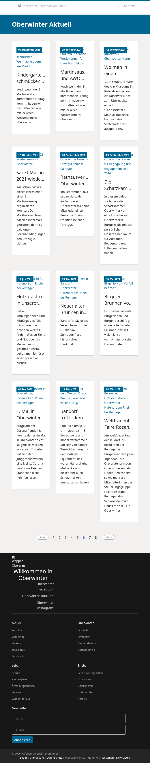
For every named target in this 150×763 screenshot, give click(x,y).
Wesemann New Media (116, 757)
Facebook (17, 656)
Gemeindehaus (87, 643)
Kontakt (129, 6)
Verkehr (16, 643)
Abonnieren (22, 740)
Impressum (37, 757)
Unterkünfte (85, 692)
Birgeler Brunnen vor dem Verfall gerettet (117, 306)
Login (23, 757)
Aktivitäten (84, 679)
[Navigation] (13, 7)
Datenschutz (54, 757)
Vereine (16, 692)
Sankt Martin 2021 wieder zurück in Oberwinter (30, 182)
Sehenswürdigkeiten (90, 673)
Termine (17, 630)
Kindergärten (20, 679)
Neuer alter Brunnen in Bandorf (72, 312)
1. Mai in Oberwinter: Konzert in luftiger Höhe (30, 421)
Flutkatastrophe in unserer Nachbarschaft (33, 303)
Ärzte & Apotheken (23, 686)
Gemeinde (18, 637)
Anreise (82, 698)
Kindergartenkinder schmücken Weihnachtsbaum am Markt (37, 84)
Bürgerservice (86, 649)
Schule (16, 673)
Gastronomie (85, 686)
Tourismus (18, 649)
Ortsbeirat (84, 637)
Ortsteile (83, 630)
